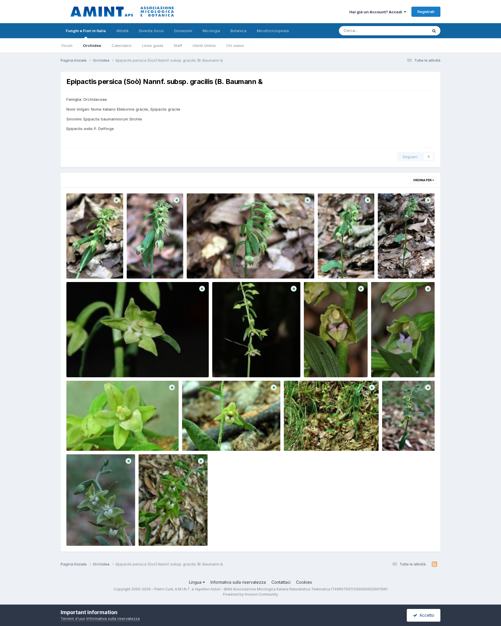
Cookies (304, 582)
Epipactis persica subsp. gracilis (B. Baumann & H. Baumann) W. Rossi (94, 265)
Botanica (238, 30)
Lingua (196, 582)
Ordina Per (422, 180)
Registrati (426, 11)
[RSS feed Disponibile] (434, 564)
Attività (122, 30)
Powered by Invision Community (250, 594)
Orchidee (92, 45)
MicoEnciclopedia (273, 30)
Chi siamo (235, 45)
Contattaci (281, 582)
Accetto (425, 615)
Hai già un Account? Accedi (376, 12)
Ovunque (412, 30)
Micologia (211, 30)
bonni (81, 271)
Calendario (122, 45)
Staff (178, 45)
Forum (66, 45)
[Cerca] (434, 30)
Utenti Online (204, 45)
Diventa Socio (151, 30)
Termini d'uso (73, 618)
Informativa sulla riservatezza (238, 582)
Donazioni (183, 30)
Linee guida (152, 45)
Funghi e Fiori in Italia (86, 30)
